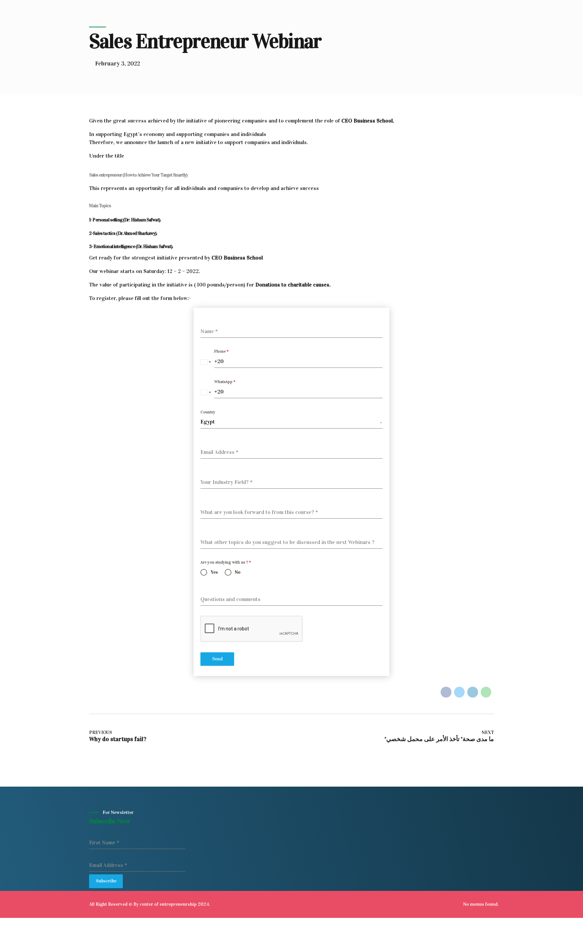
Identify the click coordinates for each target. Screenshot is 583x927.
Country (207, 412)
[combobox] (205, 361)
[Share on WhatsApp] (486, 692)
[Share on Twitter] (459, 692)
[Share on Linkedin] (472, 692)
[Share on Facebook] (446, 692)
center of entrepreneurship (168, 904)
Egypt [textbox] (207, 421)
